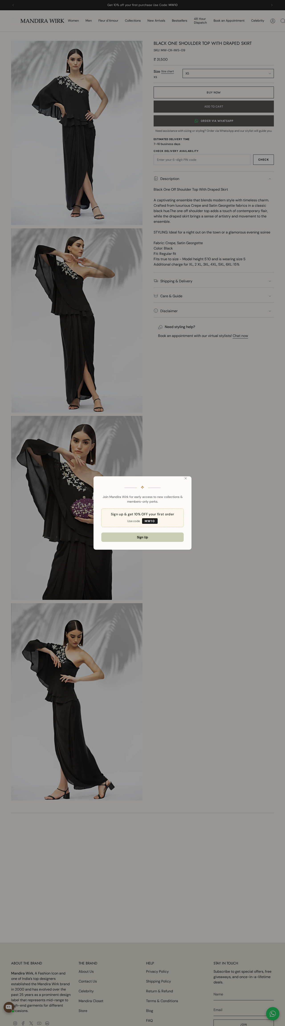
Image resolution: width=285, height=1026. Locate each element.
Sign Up (142, 537)
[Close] (186, 478)
